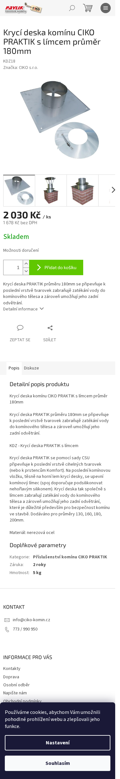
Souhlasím (57, 763)
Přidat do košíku (60, 267)
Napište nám (15, 693)
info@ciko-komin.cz (31, 620)
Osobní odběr (16, 685)
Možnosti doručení (21, 251)
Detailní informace (20, 309)
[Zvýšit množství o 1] (26, 263)
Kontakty (11, 668)
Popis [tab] (14, 368)
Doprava (11, 677)
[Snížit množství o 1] (26, 271)
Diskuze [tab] (31, 368)
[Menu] (105, 8)
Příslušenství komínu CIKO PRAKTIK (70, 557)
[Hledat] (72, 8)
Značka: (20, 67)
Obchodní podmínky (22, 701)
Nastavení (57, 742)
